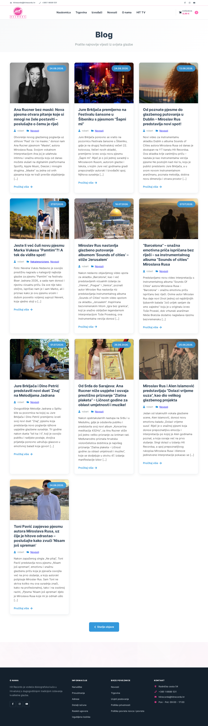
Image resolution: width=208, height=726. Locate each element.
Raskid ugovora (80, 711)
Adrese (75, 699)
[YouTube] (194, 3)
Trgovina (81, 12)
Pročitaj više (21, 186)
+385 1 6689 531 (49, 2)
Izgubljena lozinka (81, 717)
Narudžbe (77, 687)
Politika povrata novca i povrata (127, 711)
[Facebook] (185, 3)
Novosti (112, 12)
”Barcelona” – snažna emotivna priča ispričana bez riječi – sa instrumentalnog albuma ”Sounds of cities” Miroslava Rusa (168, 255)
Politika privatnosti (120, 705)
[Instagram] (190, 3)
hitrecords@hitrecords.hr (24, 2)
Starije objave (105, 626)
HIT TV (140, 12)
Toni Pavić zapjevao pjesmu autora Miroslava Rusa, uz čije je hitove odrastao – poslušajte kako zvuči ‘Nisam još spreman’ (39, 536)
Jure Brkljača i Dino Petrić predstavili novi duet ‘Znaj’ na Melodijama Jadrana (37, 390)
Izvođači (97, 12)
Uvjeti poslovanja (120, 699)
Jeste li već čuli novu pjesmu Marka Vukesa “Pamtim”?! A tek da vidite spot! (39, 250)
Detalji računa (79, 705)
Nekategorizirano (39, 261)
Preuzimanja (78, 693)
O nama (127, 12)
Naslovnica (64, 12)
